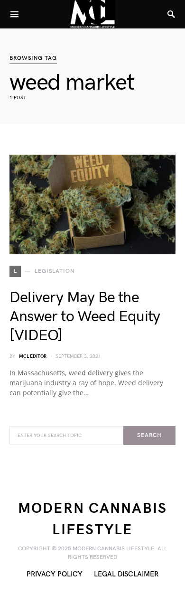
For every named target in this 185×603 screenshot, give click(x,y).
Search (149, 435)
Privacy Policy (55, 574)
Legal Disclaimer (126, 574)
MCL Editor (32, 356)
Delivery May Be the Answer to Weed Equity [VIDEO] (84, 316)
